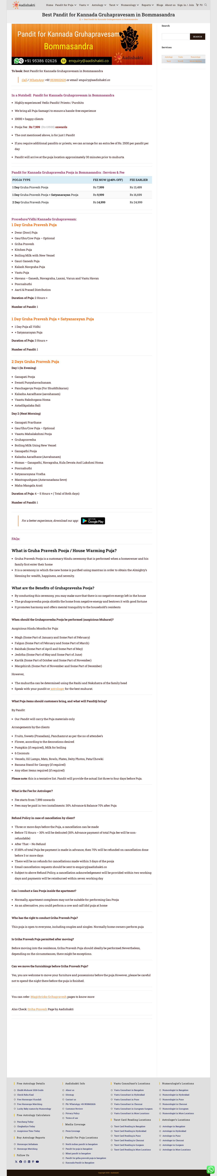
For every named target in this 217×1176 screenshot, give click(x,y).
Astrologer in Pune (172, 1135)
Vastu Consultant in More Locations (131, 1113)
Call (24, 80)
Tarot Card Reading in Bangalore (129, 1126)
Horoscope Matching (27, 1148)
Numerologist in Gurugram (176, 1108)
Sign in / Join (185, 5)
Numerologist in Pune (173, 1099)
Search (197, 36)
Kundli (180, 61)
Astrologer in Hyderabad (174, 1131)
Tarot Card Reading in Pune (127, 1135)
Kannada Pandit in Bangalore (80, 1162)
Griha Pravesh (37, 1009)
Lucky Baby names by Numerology (34, 1108)
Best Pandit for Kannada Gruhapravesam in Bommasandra (111, 19)
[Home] (80, 19)
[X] (16, 1161)
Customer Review (74, 1108)
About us (70, 1090)
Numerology (195, 57)
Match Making (195, 61)
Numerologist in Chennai (175, 1104)
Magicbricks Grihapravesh (49, 997)
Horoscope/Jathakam (27, 1144)
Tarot (169, 61)
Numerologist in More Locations (178, 1113)
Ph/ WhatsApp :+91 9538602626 (80, 1104)
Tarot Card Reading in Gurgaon (129, 1145)
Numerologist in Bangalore (175, 1090)
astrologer (57, 689)
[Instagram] (25, 1161)
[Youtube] (37, 1161)
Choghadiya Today (26, 1126)
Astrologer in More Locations (177, 1149)
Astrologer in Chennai (173, 1140)
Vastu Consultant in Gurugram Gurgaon (133, 1108)
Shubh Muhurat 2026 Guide (30, 1090)
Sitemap (70, 1094)
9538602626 (58, 80)
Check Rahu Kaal (25, 1094)
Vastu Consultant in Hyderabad (129, 1094)
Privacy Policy (73, 1113)
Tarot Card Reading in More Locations (132, 1149)
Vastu (180, 57)
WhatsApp (36, 80)
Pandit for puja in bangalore (79, 1148)
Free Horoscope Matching (29, 1104)
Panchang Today (25, 1121)
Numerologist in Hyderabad (176, 1094)
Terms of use (72, 1117)
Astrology (169, 57)
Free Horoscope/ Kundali (29, 1099)
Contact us (71, 1099)
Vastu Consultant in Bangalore (129, 1090)
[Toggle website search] (205, 5)
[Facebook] (20, 1161)
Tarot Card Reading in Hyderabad (130, 1131)
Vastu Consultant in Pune (126, 1099)
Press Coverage (73, 1131)
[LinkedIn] (29, 1161)
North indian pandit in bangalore (82, 1144)
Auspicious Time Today (28, 1131)
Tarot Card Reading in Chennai (129, 1140)
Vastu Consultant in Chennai (128, 1104)
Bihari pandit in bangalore (78, 1153)
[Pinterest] (33, 1161)
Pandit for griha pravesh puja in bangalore (86, 1158)
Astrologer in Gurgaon (173, 1145)
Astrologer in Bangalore (174, 1126)
